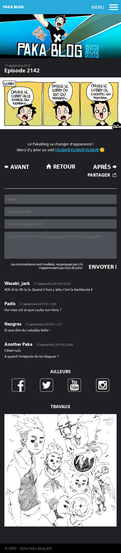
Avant (19, 166)
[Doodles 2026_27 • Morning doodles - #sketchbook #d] (60, 470)
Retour (64, 166)
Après (102, 166)
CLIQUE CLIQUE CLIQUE (77, 149)
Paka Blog (13, 6)
